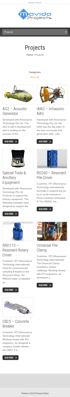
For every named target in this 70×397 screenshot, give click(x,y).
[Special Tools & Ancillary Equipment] (18, 158)
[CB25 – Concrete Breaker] (18, 307)
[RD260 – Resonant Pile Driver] (52, 158)
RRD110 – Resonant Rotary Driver (15, 250)
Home (30, 54)
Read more (9, 141)
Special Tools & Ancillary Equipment (14, 178)
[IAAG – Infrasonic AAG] (52, 94)
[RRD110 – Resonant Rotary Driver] (18, 231)
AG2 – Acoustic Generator (15, 111)
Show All (34, 77)
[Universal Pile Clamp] (52, 231)
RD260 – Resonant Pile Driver (51, 175)
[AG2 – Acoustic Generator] (18, 94)
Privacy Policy (42, 393)
